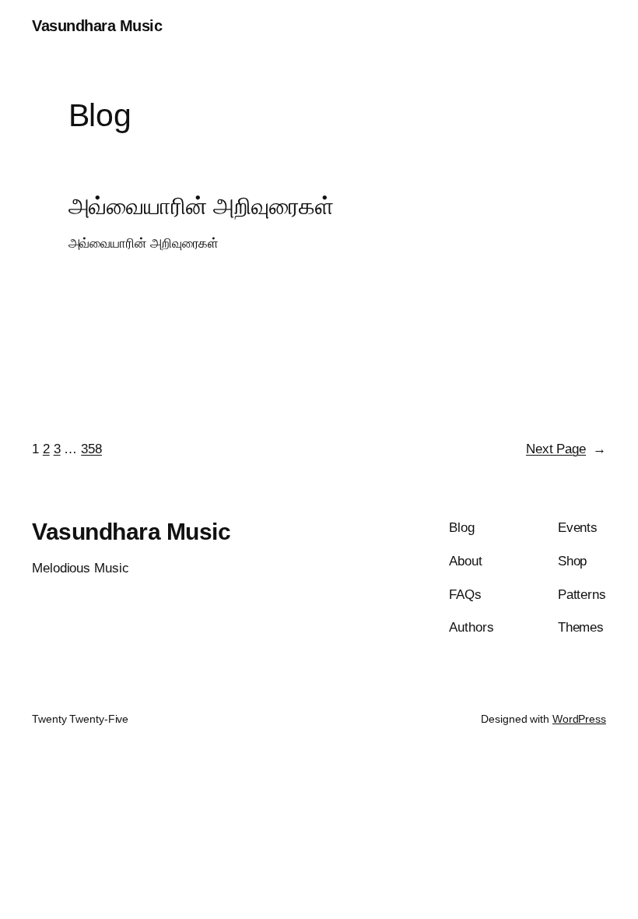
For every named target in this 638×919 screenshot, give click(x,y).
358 (91, 449)
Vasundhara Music (97, 25)
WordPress (579, 719)
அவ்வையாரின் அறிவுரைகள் (201, 206)
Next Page (566, 449)
